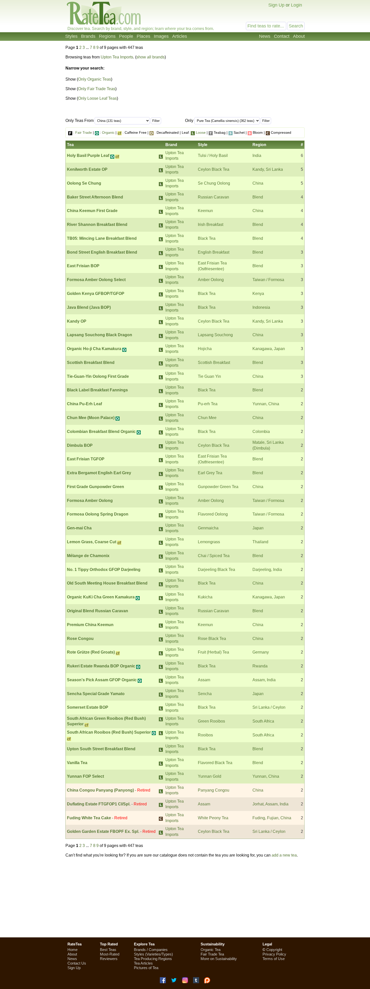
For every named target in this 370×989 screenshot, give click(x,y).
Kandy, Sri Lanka (267, 169)
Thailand (260, 542)
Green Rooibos (211, 721)
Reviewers (109, 959)
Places (143, 36)
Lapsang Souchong (215, 335)
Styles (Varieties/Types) (153, 954)
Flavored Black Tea (215, 763)
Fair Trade (83, 132)
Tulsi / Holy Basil (213, 155)
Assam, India (264, 680)
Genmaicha (208, 528)
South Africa (263, 721)
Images (161, 36)
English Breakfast (213, 252)
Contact (281, 36)
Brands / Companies (151, 949)
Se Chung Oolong (214, 183)
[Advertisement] (185, 897)
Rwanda (260, 666)
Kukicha (205, 597)
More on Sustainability (219, 959)
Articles (179, 36)
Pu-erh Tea (207, 404)
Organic (108, 132)
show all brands (150, 57)
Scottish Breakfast (214, 362)
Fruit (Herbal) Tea (213, 652)
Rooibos (205, 735)
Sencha (205, 694)
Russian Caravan (213, 197)
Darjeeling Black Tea (216, 569)
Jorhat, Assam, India (270, 804)
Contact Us (76, 963)
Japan (258, 528)
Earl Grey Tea (210, 473)
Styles (71, 36)
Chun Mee (207, 418)
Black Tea (206, 238)
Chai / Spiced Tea (214, 556)
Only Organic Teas (94, 79)
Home (72, 949)
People (126, 36)
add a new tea (284, 855)
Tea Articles (143, 963)
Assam (204, 680)
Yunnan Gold (209, 776)
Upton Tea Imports (117, 57)
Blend (257, 197)
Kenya (258, 293)
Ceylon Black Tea (213, 169)
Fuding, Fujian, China (271, 818)
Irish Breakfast (210, 224)
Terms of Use (274, 959)
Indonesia (261, 307)
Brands (88, 36)
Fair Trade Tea (212, 954)
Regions (107, 36)
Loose (201, 132)
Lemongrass (209, 542)
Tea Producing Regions (153, 959)
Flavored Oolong (213, 514)
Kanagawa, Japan (268, 349)
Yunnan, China (265, 404)
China (257, 183)
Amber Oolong (211, 280)
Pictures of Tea (146, 968)
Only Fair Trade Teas (96, 89)
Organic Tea (210, 949)
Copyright (274, 949)
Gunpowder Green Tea (218, 487)
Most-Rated (109, 954)
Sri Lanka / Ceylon (268, 707)
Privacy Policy (274, 954)
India (256, 155)
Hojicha (205, 349)
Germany (260, 652)
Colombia (261, 431)
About (299, 36)
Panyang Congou (213, 790)
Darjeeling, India (267, 569)
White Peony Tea (213, 818)
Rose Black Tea (212, 638)
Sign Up (276, 5)
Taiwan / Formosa (268, 280)
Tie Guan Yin (209, 376)
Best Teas (108, 949)
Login (296, 5)
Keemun (205, 211)
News (264, 36)
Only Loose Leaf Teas (97, 98)
